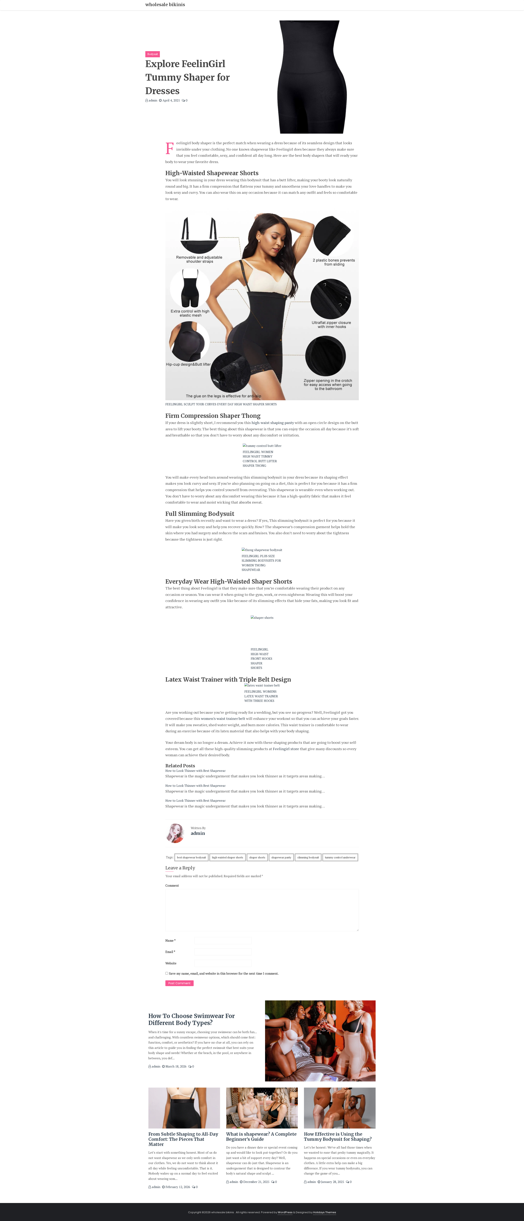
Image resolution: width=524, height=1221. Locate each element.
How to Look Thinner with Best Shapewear (195, 771)
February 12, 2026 (177, 1187)
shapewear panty (281, 857)
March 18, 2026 (175, 1066)
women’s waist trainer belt (223, 718)
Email (170, 952)
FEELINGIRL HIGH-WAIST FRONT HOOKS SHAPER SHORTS (261, 658)
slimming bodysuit (308, 857)
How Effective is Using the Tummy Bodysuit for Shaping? (338, 1136)
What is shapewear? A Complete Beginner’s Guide (261, 1136)
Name (170, 940)
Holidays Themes (324, 1212)
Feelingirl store (286, 748)
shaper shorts (257, 857)
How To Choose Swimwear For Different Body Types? (191, 1019)
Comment (172, 885)
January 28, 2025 (332, 1182)
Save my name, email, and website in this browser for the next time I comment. (224, 973)
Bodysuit (152, 54)
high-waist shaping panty (273, 422)
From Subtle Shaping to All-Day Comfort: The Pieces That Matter (183, 1139)
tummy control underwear (340, 857)
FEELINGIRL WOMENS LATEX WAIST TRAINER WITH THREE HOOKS (261, 696)
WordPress (285, 1212)
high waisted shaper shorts (227, 857)
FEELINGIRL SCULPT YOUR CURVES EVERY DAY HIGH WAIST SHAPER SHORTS (221, 404)
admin (152, 100)
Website (170, 963)
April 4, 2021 (171, 100)
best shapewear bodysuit (191, 857)
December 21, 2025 (256, 1182)
